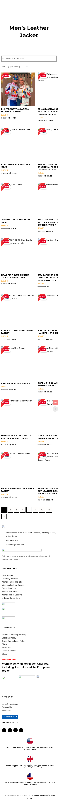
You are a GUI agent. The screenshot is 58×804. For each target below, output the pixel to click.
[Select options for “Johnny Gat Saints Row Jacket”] (32, 206)
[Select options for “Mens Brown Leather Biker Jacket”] (32, 475)
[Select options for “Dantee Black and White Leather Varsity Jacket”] (32, 421)
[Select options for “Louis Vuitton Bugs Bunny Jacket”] (32, 315)
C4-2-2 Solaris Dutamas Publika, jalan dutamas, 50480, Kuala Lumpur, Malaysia (30, 783)
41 (35, 510)
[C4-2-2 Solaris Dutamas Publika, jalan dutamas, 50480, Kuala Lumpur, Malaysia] (30, 776)
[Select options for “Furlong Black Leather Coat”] (32, 151)
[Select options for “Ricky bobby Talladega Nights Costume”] (32, 95)
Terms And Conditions (39, 795)
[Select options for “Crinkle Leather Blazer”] (32, 368)
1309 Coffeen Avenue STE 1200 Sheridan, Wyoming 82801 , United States (30, 748)
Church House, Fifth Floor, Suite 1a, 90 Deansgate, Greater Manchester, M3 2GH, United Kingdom (30, 766)
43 (49, 510)
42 (42, 510)
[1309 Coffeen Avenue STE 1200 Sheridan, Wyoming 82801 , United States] (30, 741)
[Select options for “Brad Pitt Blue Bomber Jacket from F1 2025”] (32, 261)
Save (7, 76)
